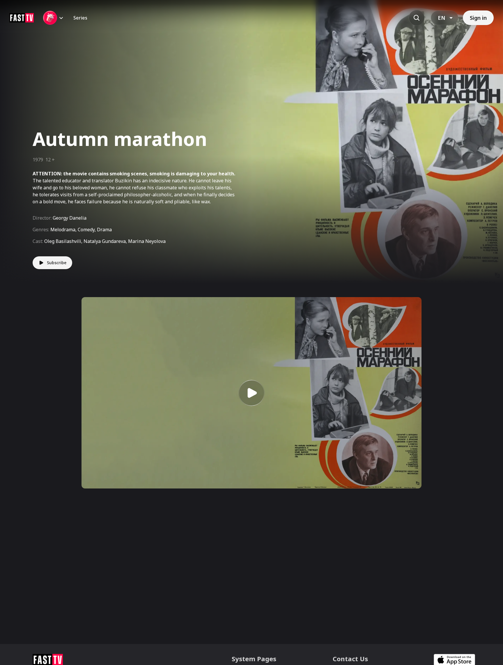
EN (441, 17)
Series (80, 18)
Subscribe (56, 262)
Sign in (478, 17)
